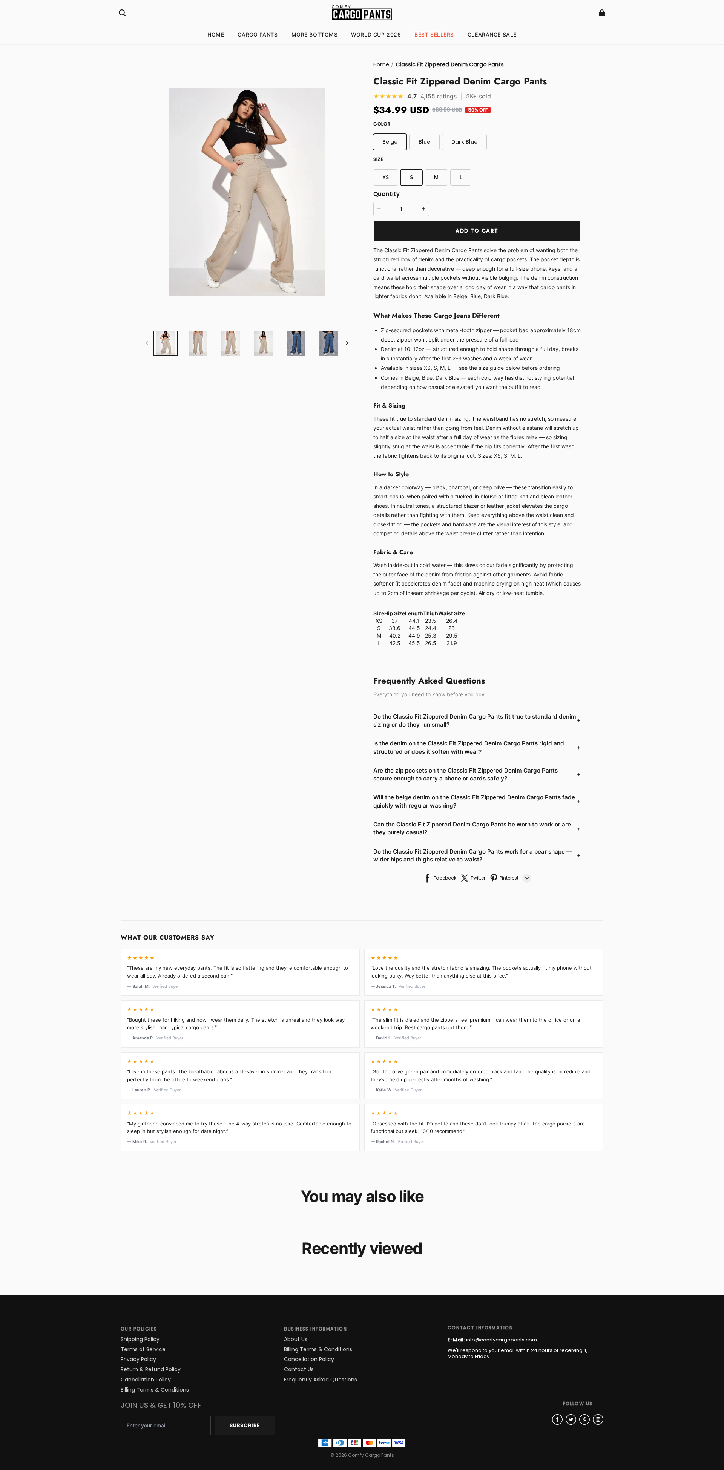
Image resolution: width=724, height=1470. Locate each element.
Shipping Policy (140, 1339)
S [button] (411, 177)
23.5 (430, 621)
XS (379, 621)
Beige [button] (389, 142)
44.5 (414, 628)
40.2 (394, 635)
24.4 (430, 628)
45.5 (414, 643)
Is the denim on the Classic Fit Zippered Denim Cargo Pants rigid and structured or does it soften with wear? (477, 747)
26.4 (451, 621)
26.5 (430, 643)
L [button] (461, 177)
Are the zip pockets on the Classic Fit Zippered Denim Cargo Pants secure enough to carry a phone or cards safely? (477, 774)
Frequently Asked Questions (320, 1379)
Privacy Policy (138, 1359)
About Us (295, 1339)
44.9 (414, 635)
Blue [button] (424, 142)
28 (451, 628)
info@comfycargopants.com (501, 1339)
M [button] (436, 177)
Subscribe (245, 1425)
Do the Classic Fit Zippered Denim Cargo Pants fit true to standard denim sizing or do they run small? (477, 720)
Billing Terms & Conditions (155, 1390)
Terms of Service (143, 1349)
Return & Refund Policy (151, 1369)
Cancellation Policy (146, 1379)
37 (394, 621)
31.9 (451, 643)
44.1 (414, 621)
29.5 (451, 635)
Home (381, 64)
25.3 (430, 635)
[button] (122, 13)
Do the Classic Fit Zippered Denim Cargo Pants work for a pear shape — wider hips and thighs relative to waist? (477, 855)
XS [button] (385, 177)
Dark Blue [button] (464, 142)
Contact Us (299, 1369)
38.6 (394, 628)
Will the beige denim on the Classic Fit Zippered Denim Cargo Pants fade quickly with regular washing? (477, 801)
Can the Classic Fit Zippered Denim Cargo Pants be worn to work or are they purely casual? (477, 828)
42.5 (394, 643)
